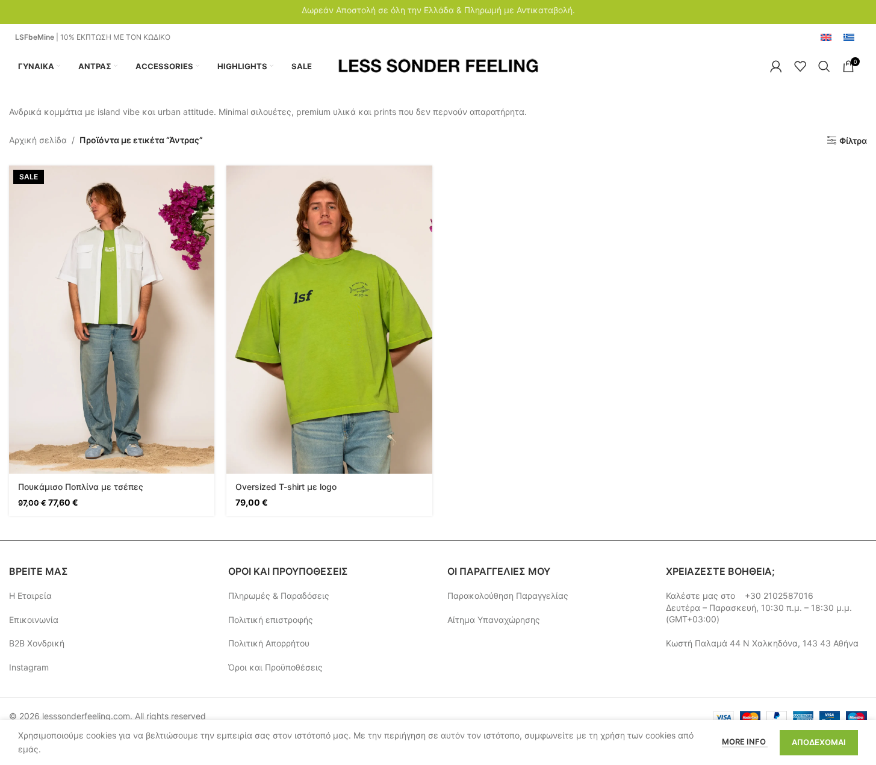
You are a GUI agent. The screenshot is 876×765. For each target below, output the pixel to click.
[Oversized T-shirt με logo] (329, 320)
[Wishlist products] (800, 66)
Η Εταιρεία (30, 595)
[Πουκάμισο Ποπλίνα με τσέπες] (111, 320)
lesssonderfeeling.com (86, 716)
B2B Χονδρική (36, 643)
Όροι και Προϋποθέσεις (275, 667)
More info (745, 741)
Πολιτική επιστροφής (270, 620)
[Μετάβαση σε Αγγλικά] (826, 38)
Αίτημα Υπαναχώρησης (493, 620)
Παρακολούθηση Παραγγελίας (507, 595)
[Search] (824, 66)
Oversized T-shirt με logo (286, 487)
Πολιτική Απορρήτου (268, 643)
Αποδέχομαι (819, 742)
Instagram (29, 667)
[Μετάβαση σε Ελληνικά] (848, 38)
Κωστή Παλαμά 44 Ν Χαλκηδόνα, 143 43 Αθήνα (762, 643)
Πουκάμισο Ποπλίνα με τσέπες (80, 487)
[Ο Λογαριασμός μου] (776, 66)
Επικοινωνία (33, 620)
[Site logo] (438, 65)
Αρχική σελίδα (38, 140)
